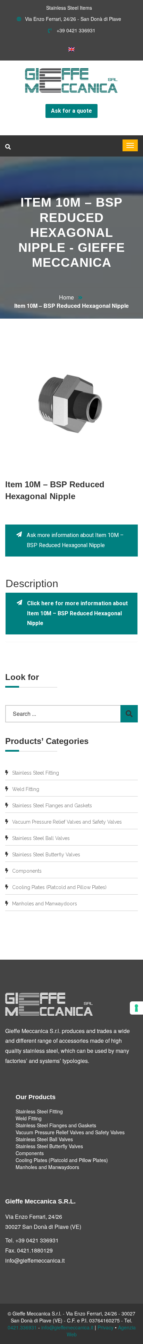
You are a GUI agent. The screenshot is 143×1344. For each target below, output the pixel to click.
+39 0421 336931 (75, 30)
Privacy (105, 1327)
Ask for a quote (71, 110)
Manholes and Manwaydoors (44, 903)
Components (27, 871)
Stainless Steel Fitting (35, 773)
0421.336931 (22, 1327)
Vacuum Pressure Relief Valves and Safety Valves (67, 822)
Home (66, 297)
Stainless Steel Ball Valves (41, 838)
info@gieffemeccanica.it (35, 1260)
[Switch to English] (71, 49)
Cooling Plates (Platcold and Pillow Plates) (59, 887)
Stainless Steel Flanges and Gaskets (52, 805)
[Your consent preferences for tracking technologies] (136, 1008)
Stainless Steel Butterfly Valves (46, 854)
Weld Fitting (25, 789)
